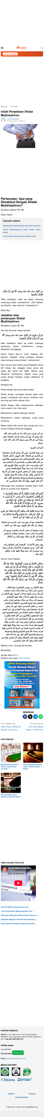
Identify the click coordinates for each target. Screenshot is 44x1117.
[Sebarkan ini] (25, 716)
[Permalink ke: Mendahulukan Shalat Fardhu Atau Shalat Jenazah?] (11, 753)
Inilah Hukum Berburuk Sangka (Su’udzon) (11, 726)
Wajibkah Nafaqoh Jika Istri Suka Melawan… (19, 919)
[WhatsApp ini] (40, 716)
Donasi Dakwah (21, 1097)
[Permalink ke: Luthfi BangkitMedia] (3, 119)
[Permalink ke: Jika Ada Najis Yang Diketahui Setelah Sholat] (11, 783)
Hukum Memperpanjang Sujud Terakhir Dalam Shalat (32, 766)
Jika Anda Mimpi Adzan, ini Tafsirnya (34, 726)
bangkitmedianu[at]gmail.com (16, 1058)
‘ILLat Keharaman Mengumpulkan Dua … (17, 911)
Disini (15, 654)
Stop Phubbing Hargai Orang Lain (15, 907)
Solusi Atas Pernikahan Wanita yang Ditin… (19, 923)
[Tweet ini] (30, 716)
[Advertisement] (22, 22)
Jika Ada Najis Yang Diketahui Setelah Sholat (19, 236)
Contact (11, 1094)
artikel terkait (23, 657)
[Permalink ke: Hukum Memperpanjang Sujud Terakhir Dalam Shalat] (33, 753)
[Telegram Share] (35, 716)
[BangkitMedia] (21, 47)
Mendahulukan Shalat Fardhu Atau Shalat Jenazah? (22, 225)
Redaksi (32, 1094)
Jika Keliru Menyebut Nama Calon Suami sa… (19, 915)
